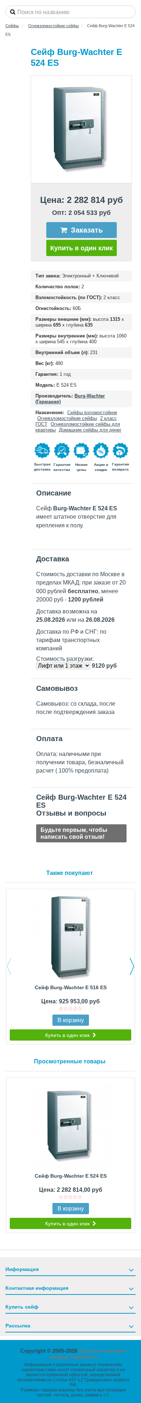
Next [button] (131, 966)
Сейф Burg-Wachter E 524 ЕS (71, 1176)
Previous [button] (9, 966)
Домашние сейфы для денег (90, 430)
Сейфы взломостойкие (92, 412)
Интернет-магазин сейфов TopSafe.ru (88, 1354)
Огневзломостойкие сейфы (67, 418)
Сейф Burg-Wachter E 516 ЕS (71, 987)
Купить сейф (21, 1306)
